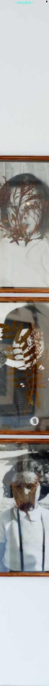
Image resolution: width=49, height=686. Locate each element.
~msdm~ (24, 2)
